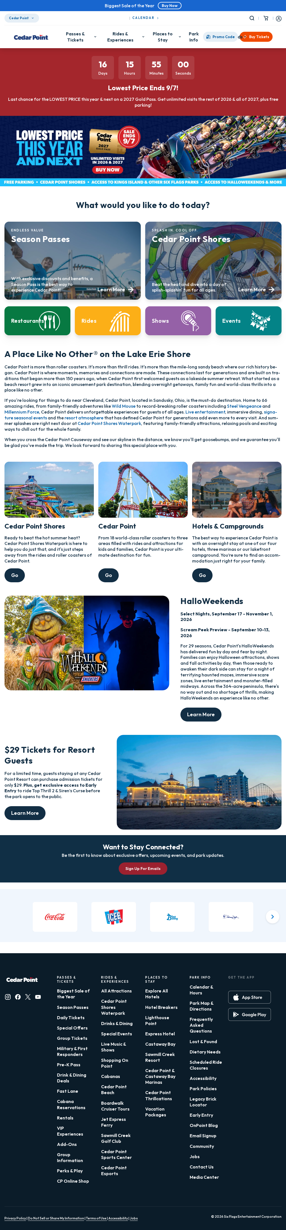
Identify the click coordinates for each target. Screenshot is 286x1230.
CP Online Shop (73, 1181)
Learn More (201, 714)
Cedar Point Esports (114, 1170)
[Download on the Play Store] (249, 1014)
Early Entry (201, 1115)
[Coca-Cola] (55, 917)
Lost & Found (203, 1041)
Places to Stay (163, 37)
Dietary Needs (205, 1052)
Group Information (70, 1157)
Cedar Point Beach (114, 1089)
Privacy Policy (15, 1218)
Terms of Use (96, 1218)
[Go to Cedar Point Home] (31, 36)
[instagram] (7, 997)
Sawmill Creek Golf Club (116, 1138)
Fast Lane (67, 1091)
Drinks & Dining (117, 1023)
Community (202, 1146)
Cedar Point (18, 18)
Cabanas (110, 1076)
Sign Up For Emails (143, 868)
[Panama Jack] (231, 917)
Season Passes (73, 1007)
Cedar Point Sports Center (116, 1154)
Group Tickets (72, 1038)
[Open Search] (253, 18)
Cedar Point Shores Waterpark (109, 423)
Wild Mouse (123, 406)
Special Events (116, 1033)
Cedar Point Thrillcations (158, 1095)
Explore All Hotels (156, 993)
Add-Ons (67, 1144)
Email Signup (203, 1135)
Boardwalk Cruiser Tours (115, 1106)
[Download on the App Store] (249, 997)
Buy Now (170, 5)
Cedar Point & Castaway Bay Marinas (160, 1076)
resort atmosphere (84, 417)
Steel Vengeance (244, 406)
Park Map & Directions (201, 1006)
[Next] (272, 916)
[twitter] (28, 997)
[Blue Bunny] (172, 917)
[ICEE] (113, 917)
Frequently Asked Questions (201, 1025)
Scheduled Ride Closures (206, 1065)
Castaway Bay (160, 1044)
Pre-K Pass (68, 1064)
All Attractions (116, 991)
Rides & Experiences (120, 37)
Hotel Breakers (161, 1007)
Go (14, 575)
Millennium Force (21, 412)
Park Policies (203, 1088)
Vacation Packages (155, 1111)
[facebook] (18, 997)
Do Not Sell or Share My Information (56, 1218)
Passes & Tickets (75, 37)
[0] (265, 18)
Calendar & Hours (201, 990)
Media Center (204, 1177)
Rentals (65, 1118)
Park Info (194, 37)
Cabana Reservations (71, 1104)
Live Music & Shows (113, 1047)
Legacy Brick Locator (203, 1101)
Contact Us (202, 1167)
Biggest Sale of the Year (73, 993)
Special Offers (72, 1028)
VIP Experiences (70, 1131)
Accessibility (203, 1078)
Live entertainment (205, 412)
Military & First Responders (72, 1051)
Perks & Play (70, 1170)
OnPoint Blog (204, 1125)
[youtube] (38, 997)
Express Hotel (160, 1033)
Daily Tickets (71, 1017)
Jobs (195, 1156)
